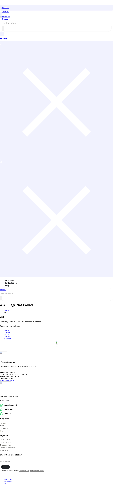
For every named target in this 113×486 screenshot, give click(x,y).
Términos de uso (24, 470)
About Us (7, 332)
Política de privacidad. (37, 470)
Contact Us (8, 338)
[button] (5, 19)
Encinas (18, 370)
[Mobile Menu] (1, 14)
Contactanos (10, 283)
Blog (6, 285)
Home (6, 330)
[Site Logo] (5, 17)
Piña (24, 370)
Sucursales (8, 479)
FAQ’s (6, 334)
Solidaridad (8, 370)
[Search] (3, 28)
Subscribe (5, 467)
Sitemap (7, 336)
